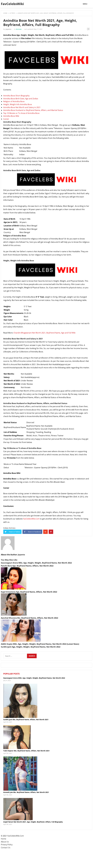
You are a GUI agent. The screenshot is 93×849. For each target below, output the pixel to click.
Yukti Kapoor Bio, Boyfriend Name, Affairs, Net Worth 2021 (26, 751)
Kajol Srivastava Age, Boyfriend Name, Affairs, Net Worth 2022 (29, 592)
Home (5, 13)
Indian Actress (9, 528)
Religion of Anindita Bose (13, 101)
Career (6, 119)
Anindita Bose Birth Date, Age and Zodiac (20, 98)
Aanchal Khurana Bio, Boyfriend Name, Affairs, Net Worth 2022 (29, 618)
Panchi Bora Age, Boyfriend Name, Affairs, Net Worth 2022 (27, 566)
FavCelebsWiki (12, 4)
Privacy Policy (6, 844)
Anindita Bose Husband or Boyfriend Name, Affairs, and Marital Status (33, 110)
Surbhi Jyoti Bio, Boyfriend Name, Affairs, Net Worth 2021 (25, 719)
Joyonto (8, 29)
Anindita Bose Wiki (11, 116)
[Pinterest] (51, 532)
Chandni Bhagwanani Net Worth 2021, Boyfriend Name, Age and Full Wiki (44, 332)
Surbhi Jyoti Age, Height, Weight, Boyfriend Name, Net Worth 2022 (30, 647)
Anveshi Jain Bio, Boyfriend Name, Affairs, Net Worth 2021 (26, 792)
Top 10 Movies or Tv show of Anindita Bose (21, 113)
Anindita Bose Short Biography (16, 95)
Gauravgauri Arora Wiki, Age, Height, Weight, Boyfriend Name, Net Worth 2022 (36, 563)
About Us (5, 841)
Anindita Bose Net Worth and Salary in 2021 (21, 107)
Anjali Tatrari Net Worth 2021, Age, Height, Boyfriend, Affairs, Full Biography (33, 822)
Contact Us (5, 847)
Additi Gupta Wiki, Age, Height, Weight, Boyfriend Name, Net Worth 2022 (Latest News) (40, 644)
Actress (12, 13)
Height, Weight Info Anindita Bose (17, 104)
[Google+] (45, 532)
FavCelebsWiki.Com (31, 519)
